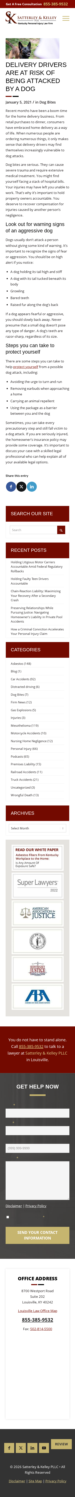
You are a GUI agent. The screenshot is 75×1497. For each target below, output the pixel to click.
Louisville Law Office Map (37, 1310)
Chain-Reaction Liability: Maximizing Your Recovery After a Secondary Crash (36, 595)
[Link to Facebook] (9, 1448)
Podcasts (17, 756)
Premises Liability (23, 764)
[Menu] (65, 18)
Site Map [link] (35, 1481)
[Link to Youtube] (44, 1448)
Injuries (16, 718)
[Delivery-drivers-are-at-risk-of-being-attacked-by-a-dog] (32, 48)
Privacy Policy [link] (55, 1481)
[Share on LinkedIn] (32, 487)
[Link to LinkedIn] (32, 1448)
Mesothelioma (21, 725)
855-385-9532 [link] (55, 4)
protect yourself (25, 366)
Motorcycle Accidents (25, 733)
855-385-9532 (31, 1046)
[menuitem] (65, 18)
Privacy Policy (35, 1206)
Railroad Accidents (23, 772)
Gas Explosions (21, 710)
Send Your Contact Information (37, 1235)
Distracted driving (23, 687)
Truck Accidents (21, 780)
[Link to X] (21, 1448)
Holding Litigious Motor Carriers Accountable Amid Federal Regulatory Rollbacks (37, 566)
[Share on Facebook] (11, 487)
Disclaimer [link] (17, 1481)
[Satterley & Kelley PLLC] (31, 18)
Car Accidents (20, 679)
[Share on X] (21, 487)
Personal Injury (21, 749)
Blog (14, 671)
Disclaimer (14, 1206)
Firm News (18, 702)
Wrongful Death (22, 795)
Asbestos (17, 664)
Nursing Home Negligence (29, 741)
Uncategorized (21, 787)
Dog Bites (47, 102)
